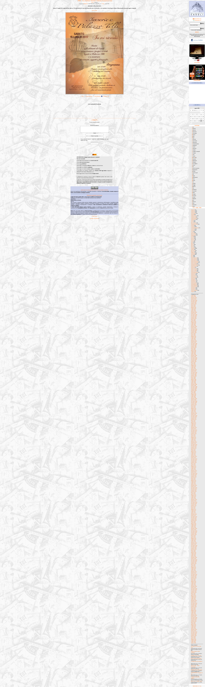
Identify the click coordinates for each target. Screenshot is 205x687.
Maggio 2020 (193, 552)
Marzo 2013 (193, 449)
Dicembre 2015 (194, 489)
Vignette (192, 291)
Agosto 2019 (193, 541)
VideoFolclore (193, 275)
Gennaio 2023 (193, 591)
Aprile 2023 (193, 594)
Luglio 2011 (193, 425)
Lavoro (192, 241)
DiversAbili (193, 233)
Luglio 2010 (193, 410)
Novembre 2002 (194, 300)
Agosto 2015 (193, 484)
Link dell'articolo (97, 96)
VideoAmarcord (194, 257)
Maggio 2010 (193, 408)
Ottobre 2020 (193, 558)
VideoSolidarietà (194, 285)
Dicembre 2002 (194, 301)
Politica (192, 249)
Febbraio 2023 (194, 592)
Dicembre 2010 (194, 416)
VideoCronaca (193, 271)
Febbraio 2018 (194, 520)
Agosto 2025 (193, 628)
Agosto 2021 (193, 570)
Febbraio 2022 (194, 577)
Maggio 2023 (193, 596)
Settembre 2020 (194, 557)
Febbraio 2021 (194, 563)
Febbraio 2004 (194, 318)
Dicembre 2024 (194, 618)
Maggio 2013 (193, 451)
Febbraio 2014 (194, 462)
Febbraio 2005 (194, 332)
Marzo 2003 (193, 305)
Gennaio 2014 (193, 461)
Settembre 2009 (194, 398)
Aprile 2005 (193, 335)
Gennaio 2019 (193, 533)
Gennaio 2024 (193, 605)
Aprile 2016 (193, 493)
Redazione (86, 3)
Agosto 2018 (193, 527)
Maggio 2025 (193, 624)
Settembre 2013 (194, 456)
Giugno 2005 (193, 337)
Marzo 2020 (193, 550)
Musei (192, 245)
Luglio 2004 (193, 324)
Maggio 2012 (193, 437)
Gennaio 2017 (193, 504)
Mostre (192, 244)
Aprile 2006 (193, 349)
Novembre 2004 (194, 329)
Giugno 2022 (193, 582)
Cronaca (192, 232)
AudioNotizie (99, 0)
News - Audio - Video (197, 207)
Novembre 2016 (194, 502)
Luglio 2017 (193, 511)
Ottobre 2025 (193, 630)
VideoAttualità (193, 263)
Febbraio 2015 (194, 477)
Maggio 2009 (193, 394)
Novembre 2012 (194, 444)
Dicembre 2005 (194, 344)
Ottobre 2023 (193, 602)
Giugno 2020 (193, 553)
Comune (192, 226)
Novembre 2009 (194, 401)
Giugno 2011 (193, 424)
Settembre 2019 (194, 543)
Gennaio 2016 (193, 490)
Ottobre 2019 (193, 544)
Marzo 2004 (193, 319)
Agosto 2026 (193, 642)
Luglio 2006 (193, 353)
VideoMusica (193, 280)
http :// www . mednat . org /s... (197, 681)
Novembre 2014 (194, 473)
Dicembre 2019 (194, 546)
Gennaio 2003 (193, 302)
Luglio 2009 (193, 396)
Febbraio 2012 (194, 433)
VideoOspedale (194, 283)
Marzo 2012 (193, 434)
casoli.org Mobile (197, 80)
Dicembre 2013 (194, 460)
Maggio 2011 (193, 422)
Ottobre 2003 (193, 313)
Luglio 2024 (193, 612)
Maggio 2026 (193, 639)
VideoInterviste (194, 277)
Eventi (103, 3)
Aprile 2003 (193, 306)
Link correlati (94, 10)
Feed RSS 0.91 (197, 18)
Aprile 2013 (193, 450)
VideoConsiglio (194, 269)
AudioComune (194, 215)
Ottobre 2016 (193, 501)
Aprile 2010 (193, 407)
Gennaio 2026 (193, 634)
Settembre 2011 (194, 427)
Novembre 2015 (194, 487)
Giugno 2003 (193, 308)
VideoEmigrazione (194, 272)
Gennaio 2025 (193, 620)
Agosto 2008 (193, 383)
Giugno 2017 (193, 510)
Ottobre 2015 (193, 486)
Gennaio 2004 (193, 317)
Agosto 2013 (193, 455)
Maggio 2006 (193, 350)
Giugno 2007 (193, 366)
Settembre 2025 (194, 629)
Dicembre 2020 (194, 561)
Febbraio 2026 (194, 635)
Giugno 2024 (193, 611)
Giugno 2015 (193, 481)
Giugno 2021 (193, 568)
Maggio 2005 (193, 336)
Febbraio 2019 (194, 534)
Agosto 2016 (193, 498)
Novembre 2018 (194, 531)
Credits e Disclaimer (94, 218)
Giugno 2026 (193, 640)
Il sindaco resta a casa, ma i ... (196, 655)
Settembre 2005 (194, 341)
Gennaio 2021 (193, 562)
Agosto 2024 (193, 614)
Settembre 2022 (194, 586)
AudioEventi (193, 217)
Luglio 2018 (193, 526)
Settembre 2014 (194, 471)
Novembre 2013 (194, 458)
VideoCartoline (194, 266)
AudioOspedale (194, 218)
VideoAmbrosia (194, 260)
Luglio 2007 (193, 367)
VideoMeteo (193, 279)
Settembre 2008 (194, 384)
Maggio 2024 (193, 610)
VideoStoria (193, 289)
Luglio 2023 (193, 598)
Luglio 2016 (193, 497)
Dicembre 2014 (194, 474)
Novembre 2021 (194, 574)
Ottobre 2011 (193, 428)
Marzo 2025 (193, 622)
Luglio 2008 (193, 382)
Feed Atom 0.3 (198, 20)
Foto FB (192, 237)
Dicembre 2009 (194, 402)
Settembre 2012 (194, 442)
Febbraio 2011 (194, 419)
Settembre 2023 (194, 600)
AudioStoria (193, 219)
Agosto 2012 (193, 440)
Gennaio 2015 (193, 475)
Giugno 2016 (193, 496)
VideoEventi (193, 273)
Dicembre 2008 (194, 388)
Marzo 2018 (193, 521)
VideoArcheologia (194, 262)
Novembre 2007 (194, 372)
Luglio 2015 (193, 483)
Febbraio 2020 (194, 549)
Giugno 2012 (193, 438)
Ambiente (193, 211)
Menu (192, 243)
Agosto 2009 (193, 397)
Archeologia (193, 213)
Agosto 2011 (193, 426)
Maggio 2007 (193, 365)
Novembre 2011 (194, 430)
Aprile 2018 (193, 522)
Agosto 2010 (193, 412)
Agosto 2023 (193, 599)
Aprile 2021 (193, 565)
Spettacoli (193, 254)
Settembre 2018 (194, 528)
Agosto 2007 (193, 368)
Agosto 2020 (193, 556)
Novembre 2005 (194, 343)
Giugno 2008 (193, 380)
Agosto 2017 (193, 513)
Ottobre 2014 (193, 472)
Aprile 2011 (193, 421)
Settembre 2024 (194, 615)
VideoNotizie (93, 0)
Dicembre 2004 (194, 330)
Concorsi (192, 230)
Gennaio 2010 (193, 403)
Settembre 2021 (194, 571)
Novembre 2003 (194, 314)
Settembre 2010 (194, 413)
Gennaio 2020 (193, 547)
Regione (192, 251)
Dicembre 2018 (194, 532)
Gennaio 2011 (193, 418)
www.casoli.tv (197, 62)
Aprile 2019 (193, 537)
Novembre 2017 (194, 516)
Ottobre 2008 (193, 385)
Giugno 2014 (193, 467)
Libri (192, 242)
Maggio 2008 (193, 379)
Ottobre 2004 (193, 327)
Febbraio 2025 (194, 621)
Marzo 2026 (193, 636)
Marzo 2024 (193, 608)
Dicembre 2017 (194, 517)
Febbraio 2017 (194, 505)
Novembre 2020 (194, 559)
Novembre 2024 (194, 617)
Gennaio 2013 (193, 446)
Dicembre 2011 (194, 431)
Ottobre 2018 (193, 529)
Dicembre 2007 (194, 373)
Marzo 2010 (193, 406)
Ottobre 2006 (193, 356)
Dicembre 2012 (194, 445)
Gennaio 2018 (193, 519)
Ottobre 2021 (193, 573)
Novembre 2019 (194, 545)
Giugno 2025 (193, 626)
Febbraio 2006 (194, 347)
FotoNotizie (87, 0)
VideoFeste (193, 274)
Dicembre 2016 (194, 503)
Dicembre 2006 (194, 359)
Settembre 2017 (194, 514)
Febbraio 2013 (194, 448)
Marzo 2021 (193, 564)
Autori (110, 0)
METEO (197, 32)
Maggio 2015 (193, 480)
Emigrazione (193, 235)
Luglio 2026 (193, 641)
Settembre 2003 (194, 312)
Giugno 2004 (193, 323)
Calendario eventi (194, 224)
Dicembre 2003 (194, 315)
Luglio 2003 (193, 309)
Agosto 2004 (193, 325)
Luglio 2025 (193, 627)
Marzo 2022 (193, 579)
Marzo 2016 (193, 492)
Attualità (192, 214)
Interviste (193, 239)
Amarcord (193, 209)
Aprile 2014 (193, 465)
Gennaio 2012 (193, 432)
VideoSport (193, 287)
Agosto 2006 (193, 354)
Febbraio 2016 (194, 491)
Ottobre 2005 (193, 342)
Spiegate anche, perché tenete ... (197, 669)
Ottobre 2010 (193, 414)
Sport (192, 255)
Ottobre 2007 (193, 371)
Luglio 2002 (193, 295)
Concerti (192, 229)
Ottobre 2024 (193, 616)
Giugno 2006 (193, 352)
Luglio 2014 (193, 468)
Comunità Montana (194, 227)
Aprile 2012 (193, 436)
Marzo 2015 (193, 478)
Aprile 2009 (193, 392)
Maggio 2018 (193, 523)
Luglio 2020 (193, 555)
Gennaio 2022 (193, 576)
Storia (192, 256)
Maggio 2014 (193, 466)
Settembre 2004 (194, 326)
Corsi (192, 231)
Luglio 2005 (193, 338)
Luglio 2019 (193, 540)
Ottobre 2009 (193, 400)
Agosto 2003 (193, 311)
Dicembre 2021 (194, 575)
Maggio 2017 (193, 509)
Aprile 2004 (193, 320)
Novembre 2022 (194, 588)
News (83, 0)
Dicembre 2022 (194, 590)
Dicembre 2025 (194, 633)
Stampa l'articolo (89, 96)
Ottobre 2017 (193, 515)
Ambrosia (193, 212)
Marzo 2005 (193, 333)
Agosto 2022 (193, 585)
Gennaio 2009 (193, 389)
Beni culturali (193, 223)
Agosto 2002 (193, 296)
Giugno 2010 (193, 409)
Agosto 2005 (193, 339)
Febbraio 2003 (194, 303)
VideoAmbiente (194, 259)
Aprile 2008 (193, 378)
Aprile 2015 (193, 479)
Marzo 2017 (193, 507)
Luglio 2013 (193, 454)
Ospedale (193, 248)
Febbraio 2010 (194, 404)
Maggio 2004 (193, 321)
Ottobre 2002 (193, 299)
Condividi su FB (105, 96)
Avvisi (192, 221)
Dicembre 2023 (194, 604)
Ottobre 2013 (193, 457)
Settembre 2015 (194, 485)
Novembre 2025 (194, 632)
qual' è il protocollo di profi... (196, 658)
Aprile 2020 (193, 551)
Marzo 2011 (193, 420)
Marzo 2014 (193, 463)
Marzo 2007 (193, 362)
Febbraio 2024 (194, 606)
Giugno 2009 (193, 395)
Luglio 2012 (193, 439)
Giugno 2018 (193, 525)
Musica (192, 247)
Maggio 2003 (193, 307)
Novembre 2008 (194, 386)
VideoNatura (193, 281)
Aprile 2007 (193, 364)
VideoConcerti (193, 268)
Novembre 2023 (194, 603)
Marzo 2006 (193, 348)
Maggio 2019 (193, 538)
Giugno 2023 (193, 597)
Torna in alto (94, 216)
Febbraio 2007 (194, 361)
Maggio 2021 (193, 567)
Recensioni (193, 250)
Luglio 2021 (193, 569)
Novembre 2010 (194, 415)
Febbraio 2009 (194, 390)
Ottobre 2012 (193, 443)
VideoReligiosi (194, 284)
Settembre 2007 (194, 370)
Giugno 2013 (193, 452)
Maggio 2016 (193, 495)
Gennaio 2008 (193, 374)
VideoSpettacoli (194, 286)
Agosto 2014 (193, 469)
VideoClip (193, 267)
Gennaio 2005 (193, 331)
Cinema (192, 225)
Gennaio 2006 (193, 346)
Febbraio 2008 (194, 376)
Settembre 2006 (194, 355)
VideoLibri (193, 278)
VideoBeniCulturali (194, 265)
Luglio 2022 (193, 584)
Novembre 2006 (194, 358)
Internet (192, 238)
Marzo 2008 (193, 377)
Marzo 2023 (193, 593)
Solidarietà (193, 253)
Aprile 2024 (193, 609)
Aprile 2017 (193, 508)
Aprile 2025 (193, 623)
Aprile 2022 (193, 580)
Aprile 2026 (193, 638)
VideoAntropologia (194, 261)
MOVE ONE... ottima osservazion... (195, 666)
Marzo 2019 (193, 535)
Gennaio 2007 (193, 360)
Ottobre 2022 (193, 587)
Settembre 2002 (194, 297)
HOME (79, 0)
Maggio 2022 (193, 581)
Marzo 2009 (193, 391)
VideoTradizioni (194, 290)
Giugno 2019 (193, 539)
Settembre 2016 (194, 499)
